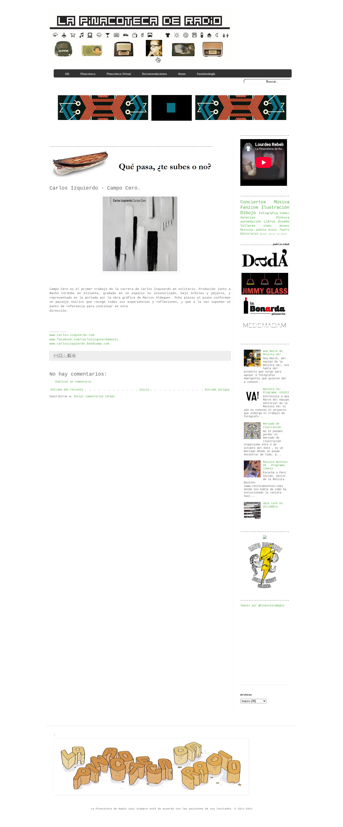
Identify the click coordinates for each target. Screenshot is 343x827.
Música (281, 202)
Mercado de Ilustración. (273, 425)
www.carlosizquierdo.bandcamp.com (79, 343)
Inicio (144, 389)
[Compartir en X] (65, 355)
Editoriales (249, 234)
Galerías (247, 217)
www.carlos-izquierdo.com (71, 335)
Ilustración (275, 207)
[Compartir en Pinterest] (73, 355)
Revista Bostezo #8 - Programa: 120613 (275, 466)
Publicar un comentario (73, 382)
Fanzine (249, 207)
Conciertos (253, 202)
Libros (269, 221)
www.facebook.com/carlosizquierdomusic (84, 339)
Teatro (284, 230)
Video (267, 226)
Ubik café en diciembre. (273, 505)
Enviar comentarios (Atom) (94, 396)
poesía (261, 230)
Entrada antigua (217, 389)
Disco (273, 230)
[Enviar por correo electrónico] (56, 355)
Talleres (247, 226)
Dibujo (248, 212)
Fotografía (268, 213)
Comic (284, 213)
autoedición (250, 221)
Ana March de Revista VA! (273, 353)
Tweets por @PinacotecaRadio (262, 605)
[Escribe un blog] (60, 355)
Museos (284, 226)
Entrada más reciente (67, 389)
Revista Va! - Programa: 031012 (276, 391)
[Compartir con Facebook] (69, 355)
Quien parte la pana (273, 234)
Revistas (246, 230)
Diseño (283, 221)
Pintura (282, 217)
